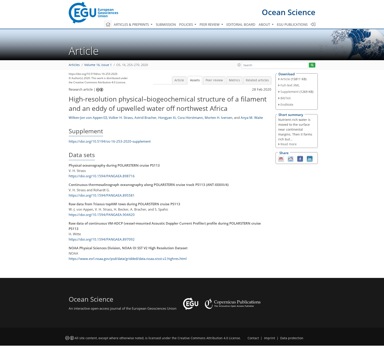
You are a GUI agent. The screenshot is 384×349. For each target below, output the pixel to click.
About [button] (265, 24)
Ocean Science (288, 12)
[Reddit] (291, 158)
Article (179, 80)
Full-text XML (290, 85)
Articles (74, 65)
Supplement (289, 92)
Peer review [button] (210, 24)
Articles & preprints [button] (132, 24)
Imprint (269, 338)
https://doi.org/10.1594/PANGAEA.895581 (102, 195)
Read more (288, 144)
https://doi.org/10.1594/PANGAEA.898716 (102, 176)
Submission (166, 24)
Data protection (291, 338)
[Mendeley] (281, 158)
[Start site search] (312, 65)
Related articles (257, 80)
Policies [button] (186, 24)
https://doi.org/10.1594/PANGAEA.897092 (102, 239)
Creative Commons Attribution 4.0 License (209, 338)
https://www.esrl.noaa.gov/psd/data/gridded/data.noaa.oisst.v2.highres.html (128, 258)
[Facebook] (300, 158)
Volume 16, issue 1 (98, 65)
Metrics (234, 80)
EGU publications (292, 24)
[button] (239, 65)
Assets (195, 80)
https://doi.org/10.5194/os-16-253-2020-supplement (110, 141)
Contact (253, 338)
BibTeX (285, 98)
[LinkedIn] (310, 158)
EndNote (286, 104)
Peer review (214, 80)
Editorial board (240, 24)
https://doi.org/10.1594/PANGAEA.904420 (102, 214)
